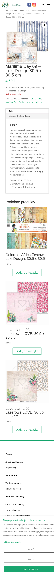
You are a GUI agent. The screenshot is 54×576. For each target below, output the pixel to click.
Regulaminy (10, 467)
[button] (44, 25)
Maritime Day (18, 13)
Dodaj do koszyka (27, 272)
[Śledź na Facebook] (29, 5)
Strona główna (11, 10)
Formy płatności (12, 510)
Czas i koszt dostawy (14, 504)
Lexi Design (36, 99)
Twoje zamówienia (13, 483)
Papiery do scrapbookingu (30, 10)
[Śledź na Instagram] (34, 5)
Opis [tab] (10, 111)
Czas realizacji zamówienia (17, 515)
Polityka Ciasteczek (11, 542)
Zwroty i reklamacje (14, 462)
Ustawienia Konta (13, 489)
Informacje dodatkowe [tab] (19, 116)
